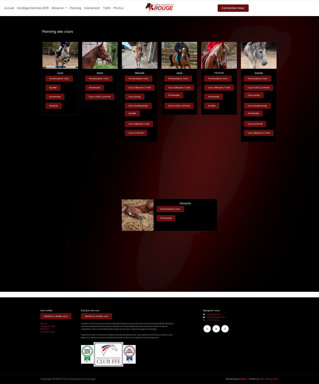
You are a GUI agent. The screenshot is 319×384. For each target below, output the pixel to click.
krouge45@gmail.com (216, 317)
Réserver (44, 329)
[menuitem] (9, 8)
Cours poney (135, 96)
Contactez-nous (47, 332)
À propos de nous (47, 326)
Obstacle (53, 105)
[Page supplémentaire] (216, 328)
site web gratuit (269, 379)
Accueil (43, 323)
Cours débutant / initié (140, 87)
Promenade (94, 87)
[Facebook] (207, 328)
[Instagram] (225, 328)
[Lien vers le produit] (100, 55)
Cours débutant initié (139, 124)
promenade (55, 96)
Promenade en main (99, 78)
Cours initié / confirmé (99, 96)
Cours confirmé (136, 133)
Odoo (243, 379)
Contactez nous (233, 8)
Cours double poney (138, 105)
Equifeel (132, 113)
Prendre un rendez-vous (56, 316)
